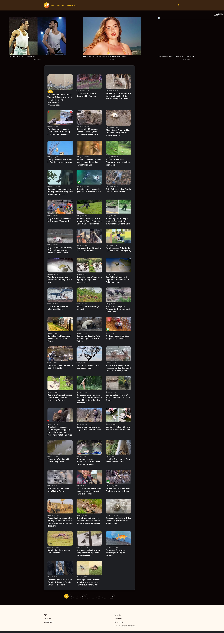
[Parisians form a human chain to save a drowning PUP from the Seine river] (60, 117)
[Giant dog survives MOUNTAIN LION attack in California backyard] (89, 447)
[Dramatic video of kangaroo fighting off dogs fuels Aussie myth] (89, 265)
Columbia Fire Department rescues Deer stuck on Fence (59, 338)
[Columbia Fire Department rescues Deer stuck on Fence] (60, 324)
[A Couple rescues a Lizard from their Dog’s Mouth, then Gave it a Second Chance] (89, 207)
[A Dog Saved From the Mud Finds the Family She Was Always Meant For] (118, 117)
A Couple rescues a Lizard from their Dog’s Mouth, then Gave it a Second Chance (89, 221)
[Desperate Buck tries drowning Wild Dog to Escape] (118, 538)
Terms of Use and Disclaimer (124, 626)
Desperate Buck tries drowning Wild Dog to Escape (115, 552)
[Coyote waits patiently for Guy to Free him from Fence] (89, 415)
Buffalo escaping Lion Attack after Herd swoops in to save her (118, 309)
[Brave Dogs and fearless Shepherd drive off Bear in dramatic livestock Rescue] (89, 506)
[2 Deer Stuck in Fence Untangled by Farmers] (89, 81)
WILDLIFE (60, 5)
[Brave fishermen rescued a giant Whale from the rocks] (89, 177)
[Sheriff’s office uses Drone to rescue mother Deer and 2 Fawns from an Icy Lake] (118, 353)
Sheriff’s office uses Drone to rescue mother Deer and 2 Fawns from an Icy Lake (118, 368)
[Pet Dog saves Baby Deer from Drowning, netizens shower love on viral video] (89, 568)
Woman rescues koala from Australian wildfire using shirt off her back (89, 162)
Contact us (118, 618)
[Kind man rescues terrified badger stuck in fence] (118, 324)
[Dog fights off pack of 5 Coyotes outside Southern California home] (118, 265)
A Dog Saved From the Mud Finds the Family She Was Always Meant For (118, 132)
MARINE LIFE (72, 5)
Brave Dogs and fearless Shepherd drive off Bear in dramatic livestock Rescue (88, 520)
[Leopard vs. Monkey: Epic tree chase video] (89, 353)
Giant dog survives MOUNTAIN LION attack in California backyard (88, 461)
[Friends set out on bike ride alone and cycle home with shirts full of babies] (89, 477)
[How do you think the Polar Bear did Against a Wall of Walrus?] (89, 324)
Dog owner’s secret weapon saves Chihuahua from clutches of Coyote (59, 397)
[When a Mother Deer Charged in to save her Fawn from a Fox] (118, 148)
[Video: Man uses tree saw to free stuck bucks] (60, 353)
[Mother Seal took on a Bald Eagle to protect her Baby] (118, 477)
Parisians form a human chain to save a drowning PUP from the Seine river (58, 131)
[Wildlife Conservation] (47, 5)
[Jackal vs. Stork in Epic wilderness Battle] (60, 294)
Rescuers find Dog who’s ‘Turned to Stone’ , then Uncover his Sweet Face (87, 131)
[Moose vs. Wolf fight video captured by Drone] (60, 447)
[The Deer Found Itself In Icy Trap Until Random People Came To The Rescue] (60, 568)
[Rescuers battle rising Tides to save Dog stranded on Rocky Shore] (118, 506)
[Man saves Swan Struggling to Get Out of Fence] (89, 236)
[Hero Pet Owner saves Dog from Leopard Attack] (118, 447)
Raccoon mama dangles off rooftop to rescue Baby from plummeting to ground (60, 191)
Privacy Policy (119, 622)
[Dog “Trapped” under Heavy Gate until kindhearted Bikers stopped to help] (60, 236)
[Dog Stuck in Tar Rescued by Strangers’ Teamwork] (60, 207)
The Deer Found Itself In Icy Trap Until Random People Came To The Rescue (59, 582)
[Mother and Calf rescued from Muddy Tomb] (60, 477)
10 (99, 596)
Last (111, 596)
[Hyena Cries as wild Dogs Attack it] (89, 294)
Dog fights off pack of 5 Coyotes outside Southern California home (117, 279)
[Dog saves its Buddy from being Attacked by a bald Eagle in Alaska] (89, 538)
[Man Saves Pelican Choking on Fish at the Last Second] (118, 415)
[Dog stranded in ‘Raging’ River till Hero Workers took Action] (118, 383)
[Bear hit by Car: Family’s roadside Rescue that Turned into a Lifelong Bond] (118, 207)
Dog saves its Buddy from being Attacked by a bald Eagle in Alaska (88, 552)
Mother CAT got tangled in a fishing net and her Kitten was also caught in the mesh (118, 96)
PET (52, 5)
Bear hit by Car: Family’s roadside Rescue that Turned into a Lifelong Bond (118, 221)
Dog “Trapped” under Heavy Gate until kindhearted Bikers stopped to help (59, 250)
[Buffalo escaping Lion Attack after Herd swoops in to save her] (118, 294)
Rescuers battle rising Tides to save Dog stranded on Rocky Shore (118, 520)
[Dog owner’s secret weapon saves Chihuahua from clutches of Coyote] (60, 383)
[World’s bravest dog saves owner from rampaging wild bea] (60, 265)
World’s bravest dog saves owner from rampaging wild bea (59, 279)
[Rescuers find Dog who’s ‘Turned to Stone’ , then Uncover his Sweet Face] (89, 117)
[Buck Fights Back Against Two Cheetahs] (60, 538)
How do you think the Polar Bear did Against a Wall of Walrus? (88, 338)
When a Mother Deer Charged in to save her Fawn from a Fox (118, 162)
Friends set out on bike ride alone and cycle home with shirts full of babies (89, 491)
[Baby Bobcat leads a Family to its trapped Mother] (118, 177)
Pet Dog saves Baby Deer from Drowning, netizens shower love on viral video (88, 582)
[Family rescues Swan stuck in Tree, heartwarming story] (60, 148)
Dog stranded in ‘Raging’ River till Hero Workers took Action (118, 397)
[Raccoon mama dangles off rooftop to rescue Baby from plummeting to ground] (60, 177)
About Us (117, 615)
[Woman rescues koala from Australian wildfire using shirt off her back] (89, 148)
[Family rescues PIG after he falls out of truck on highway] (118, 236)
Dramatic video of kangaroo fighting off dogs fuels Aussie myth (89, 279)
